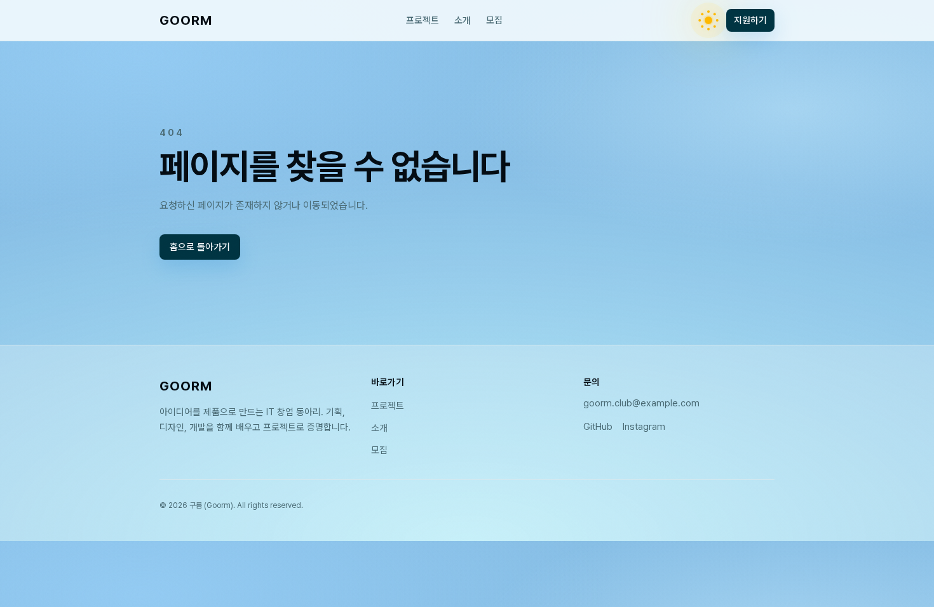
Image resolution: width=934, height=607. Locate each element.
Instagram (644, 426)
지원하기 (750, 20)
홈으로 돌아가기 (200, 247)
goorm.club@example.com (641, 403)
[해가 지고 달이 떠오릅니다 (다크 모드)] (708, 20)
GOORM (185, 20)
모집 (494, 20)
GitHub (598, 426)
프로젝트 (422, 20)
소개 (462, 20)
